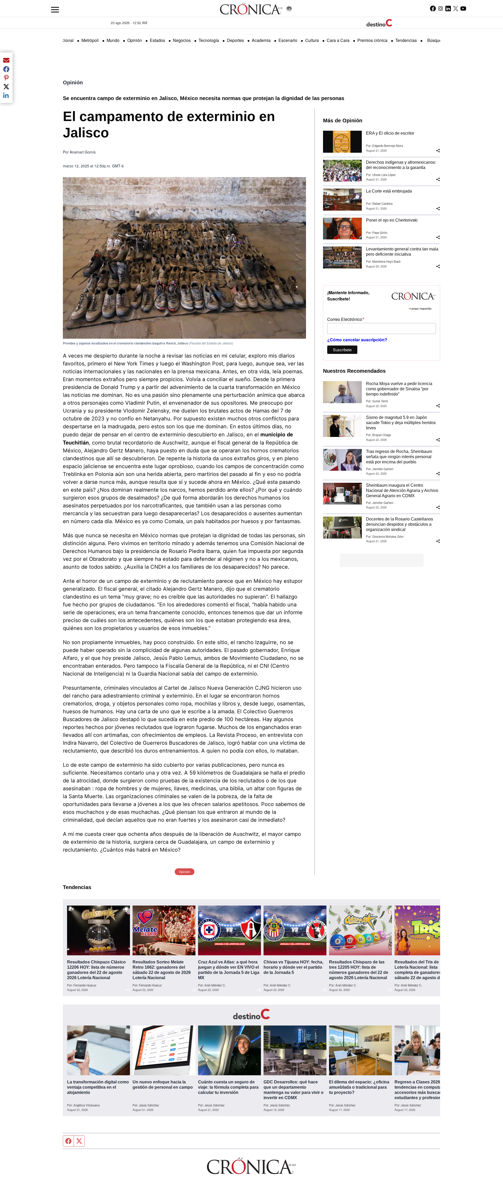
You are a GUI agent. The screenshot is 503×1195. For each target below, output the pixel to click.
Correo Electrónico (345, 319)
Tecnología (209, 40)
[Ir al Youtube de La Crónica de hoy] (463, 8)
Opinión (134, 40)
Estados (157, 40)
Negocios (182, 40)
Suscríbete (342, 349)
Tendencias (406, 40)
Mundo (113, 40)
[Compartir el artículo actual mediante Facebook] (6, 68)
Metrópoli (90, 40)
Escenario (287, 40)
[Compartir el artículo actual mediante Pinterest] (6, 77)
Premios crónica (372, 40)
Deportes (235, 40)
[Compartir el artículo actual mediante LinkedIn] (6, 95)
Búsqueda (436, 40)
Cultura (312, 40)
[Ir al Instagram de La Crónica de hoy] (440, 8)
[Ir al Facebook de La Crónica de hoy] (433, 8)
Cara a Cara (338, 40)
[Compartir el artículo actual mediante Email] (6, 60)
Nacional (65, 40)
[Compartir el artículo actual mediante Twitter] (6, 86)
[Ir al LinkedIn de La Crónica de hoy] (448, 8)
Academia (261, 40)
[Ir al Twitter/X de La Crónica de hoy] (455, 8)
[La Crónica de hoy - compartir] (438, 151)
